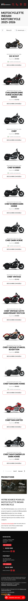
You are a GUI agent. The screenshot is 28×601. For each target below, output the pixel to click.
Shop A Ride (11, 592)
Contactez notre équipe (7, 523)
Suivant (20, 471)
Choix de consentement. (12, 585)
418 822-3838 (9, 548)
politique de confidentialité (6, 583)
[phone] (17, 4)
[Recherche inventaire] (13, 4)
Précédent (8, 471)
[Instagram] (14, 551)
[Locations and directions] (20, 4)
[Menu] (25, 4)
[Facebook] (11, 551)
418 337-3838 (9, 567)
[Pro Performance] (5, 4)
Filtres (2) (8, 30)
